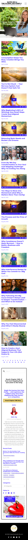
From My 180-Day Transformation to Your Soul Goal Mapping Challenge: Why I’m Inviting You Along (13, 166)
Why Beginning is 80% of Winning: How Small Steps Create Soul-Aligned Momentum (12, 113)
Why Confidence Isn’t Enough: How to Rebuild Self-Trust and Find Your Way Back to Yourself (13, 462)
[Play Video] (2, 107)
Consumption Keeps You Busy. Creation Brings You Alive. (12, 60)
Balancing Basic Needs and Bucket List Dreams (13, 139)
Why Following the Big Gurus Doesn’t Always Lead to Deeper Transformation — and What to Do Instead (13, 299)
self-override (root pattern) (8, 455)
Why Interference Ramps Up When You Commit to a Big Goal (13, 271)
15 (18, 362)
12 (9, 362)
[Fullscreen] (25, 107)
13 (12, 362)
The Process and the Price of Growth (14, 218)
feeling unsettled (6, 473)
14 (15, 362)
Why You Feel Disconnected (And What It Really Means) (13, 325)
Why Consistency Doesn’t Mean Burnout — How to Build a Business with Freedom (12, 244)
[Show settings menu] (23, 107)
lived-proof (5, 475)
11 (6, 362)
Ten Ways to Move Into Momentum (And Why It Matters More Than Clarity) (13, 193)
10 (4, 362)
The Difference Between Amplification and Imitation (11, 471)
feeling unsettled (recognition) (17, 473)
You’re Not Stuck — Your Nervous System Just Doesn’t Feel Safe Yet (12, 86)
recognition (11, 475)
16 (21, 362)
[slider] (12, 107)
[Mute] (20, 107)
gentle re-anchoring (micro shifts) (10, 465)
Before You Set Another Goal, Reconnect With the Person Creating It (14, 453)
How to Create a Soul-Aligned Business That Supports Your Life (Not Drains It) (11, 351)
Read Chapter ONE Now (13, 400)
